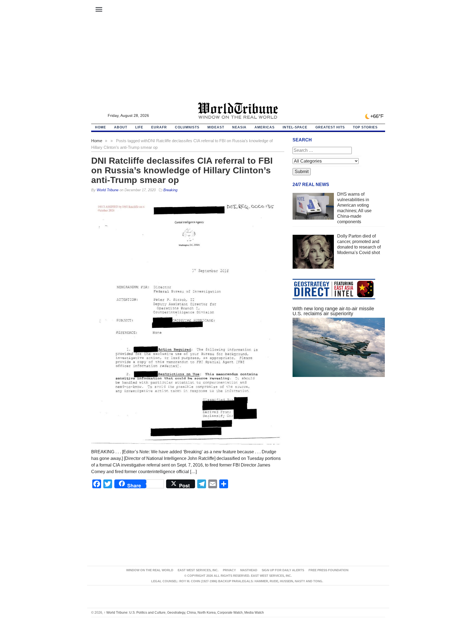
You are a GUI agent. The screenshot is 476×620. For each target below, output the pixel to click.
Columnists (187, 127)
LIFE (139, 127)
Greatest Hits (330, 127)
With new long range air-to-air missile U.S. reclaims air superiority (333, 311)
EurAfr (159, 127)
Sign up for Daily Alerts (283, 570)
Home (96, 140)
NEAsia (239, 127)
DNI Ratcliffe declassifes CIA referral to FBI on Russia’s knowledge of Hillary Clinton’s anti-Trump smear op (182, 170)
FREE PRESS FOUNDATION (328, 570)
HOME (100, 127)
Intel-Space (295, 127)
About (120, 127)
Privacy (229, 570)
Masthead (248, 570)
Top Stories (365, 127)
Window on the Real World (149, 570)
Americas (265, 127)
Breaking (170, 190)
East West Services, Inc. (198, 570)
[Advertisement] (238, 60)
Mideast (215, 127)
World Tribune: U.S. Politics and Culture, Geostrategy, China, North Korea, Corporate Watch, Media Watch (184, 612)
